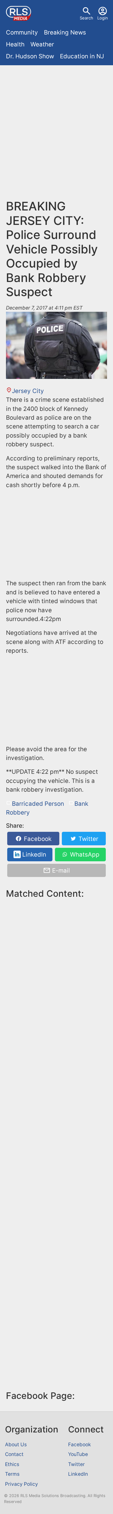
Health (15, 44)
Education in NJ (82, 56)
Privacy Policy (21, 1484)
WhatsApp (84, 854)
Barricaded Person (38, 803)
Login (102, 17)
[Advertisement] (56, 127)
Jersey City (28, 391)
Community (22, 32)
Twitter (87, 838)
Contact (14, 1454)
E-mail (60, 870)
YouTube (78, 1454)
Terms (12, 1474)
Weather (42, 44)
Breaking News (65, 32)
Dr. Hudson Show (30, 56)
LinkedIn (33, 854)
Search (86, 17)
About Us (16, 1445)
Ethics (12, 1464)
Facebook (36, 838)
